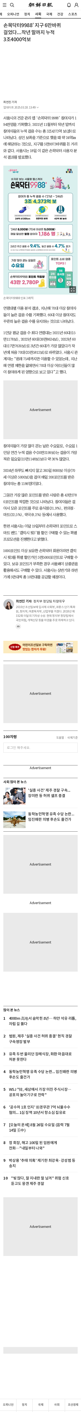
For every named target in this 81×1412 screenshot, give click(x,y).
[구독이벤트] (40, 647)
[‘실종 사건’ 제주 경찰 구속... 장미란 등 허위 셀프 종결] (14, 796)
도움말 (60, 738)
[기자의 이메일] (18, 628)
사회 (56, 1405)
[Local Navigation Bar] (4, 4)
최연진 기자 (10, 102)
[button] (4, 4)
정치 (24, 1405)
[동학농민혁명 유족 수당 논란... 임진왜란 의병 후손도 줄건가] (14, 819)
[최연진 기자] (8, 604)
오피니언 (8, 1405)
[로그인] (76, 4)
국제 (40, 1405)
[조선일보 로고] (40, 4)
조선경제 (73, 1405)
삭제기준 (72, 738)
